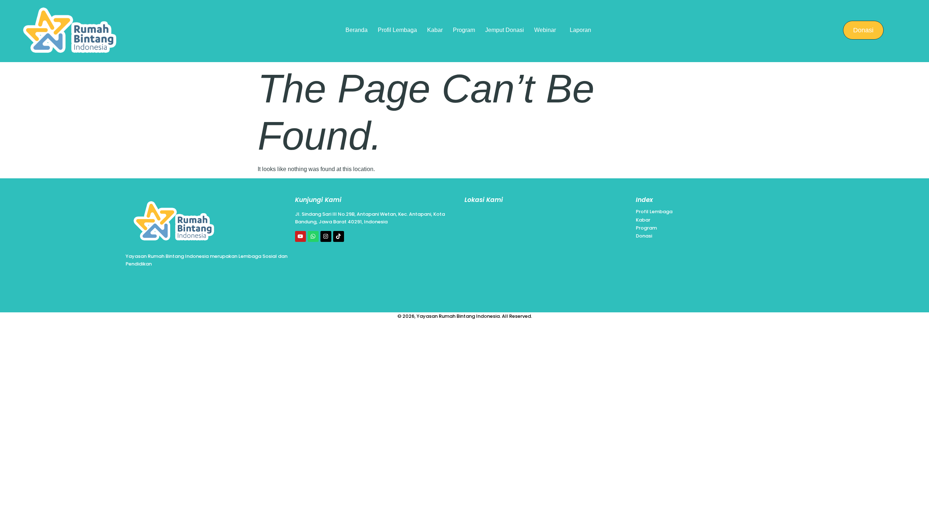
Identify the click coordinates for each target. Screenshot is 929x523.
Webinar (545, 30)
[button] (547, 30)
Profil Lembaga (397, 30)
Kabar (435, 30)
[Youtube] (300, 236)
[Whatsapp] (313, 236)
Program (464, 30)
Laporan (580, 30)
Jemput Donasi (504, 30)
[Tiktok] (338, 236)
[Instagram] (325, 236)
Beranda (356, 30)
